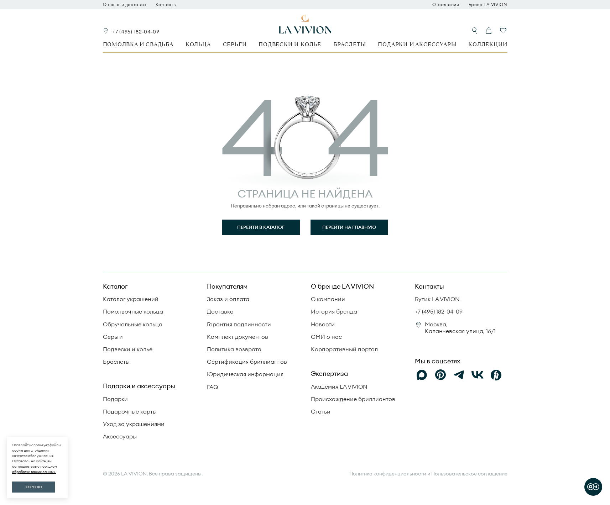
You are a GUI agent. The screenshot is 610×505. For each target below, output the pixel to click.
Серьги (235, 44)
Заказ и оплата (228, 299)
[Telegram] (459, 375)
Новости (323, 324)
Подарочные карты (130, 411)
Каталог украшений (130, 299)
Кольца (198, 44)
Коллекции (487, 44)
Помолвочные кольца (133, 311)
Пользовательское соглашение (469, 473)
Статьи (320, 411)
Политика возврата (234, 349)
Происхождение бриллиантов (353, 399)
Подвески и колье (290, 44)
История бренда (334, 311)
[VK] (477, 375)
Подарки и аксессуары (417, 44)
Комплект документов (237, 336)
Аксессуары (120, 436)
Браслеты (349, 44)
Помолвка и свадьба (138, 44)
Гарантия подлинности (239, 324)
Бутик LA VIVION (437, 299)
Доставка (220, 311)
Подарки (115, 399)
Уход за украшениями (134, 423)
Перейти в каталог (261, 227)
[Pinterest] (440, 375)
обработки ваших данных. (34, 471)
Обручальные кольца (132, 324)
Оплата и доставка (124, 4)
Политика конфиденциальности (387, 474)
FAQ (212, 386)
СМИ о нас (326, 336)
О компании (445, 4)
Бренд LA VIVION (488, 4)
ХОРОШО (33, 487)
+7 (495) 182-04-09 (136, 31)
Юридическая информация (245, 374)
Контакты (166, 4)
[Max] (422, 375)
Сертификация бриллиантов (247, 361)
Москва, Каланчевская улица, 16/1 (460, 328)
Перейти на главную (349, 227)
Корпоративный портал (344, 349)
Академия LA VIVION (339, 386)
